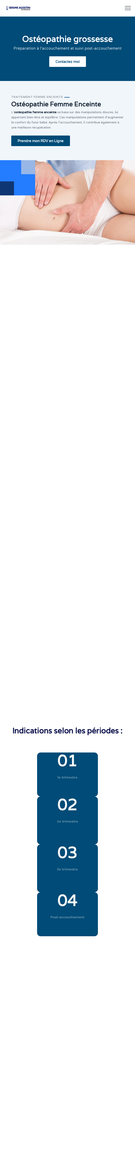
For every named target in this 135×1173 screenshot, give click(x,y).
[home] (13, 8)
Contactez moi (68, 61)
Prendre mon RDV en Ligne (41, 141)
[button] (128, 8)
